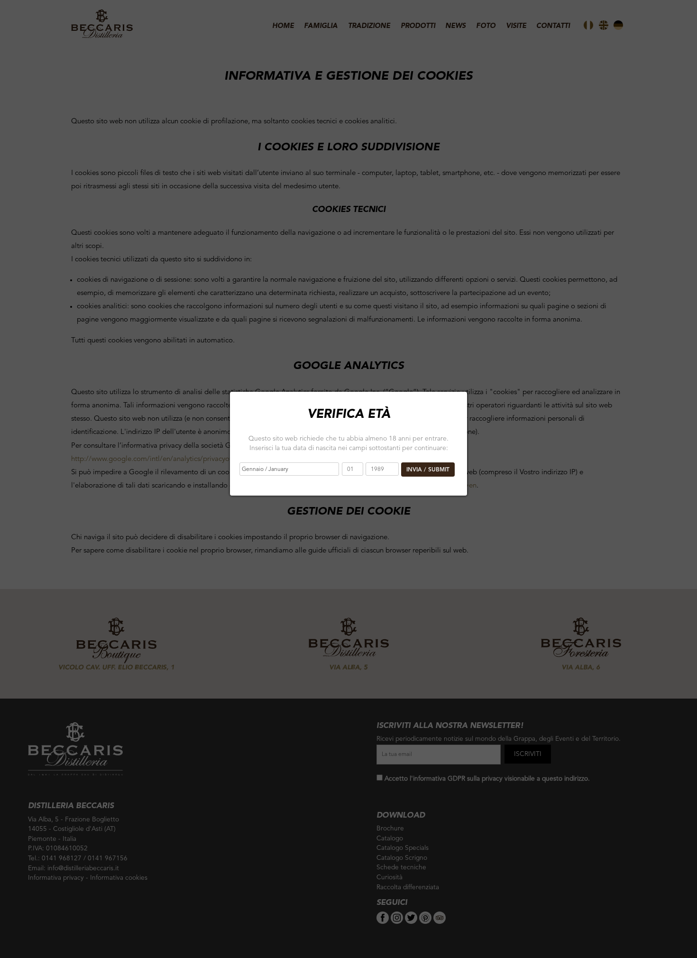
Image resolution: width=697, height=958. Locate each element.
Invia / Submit (427, 470)
